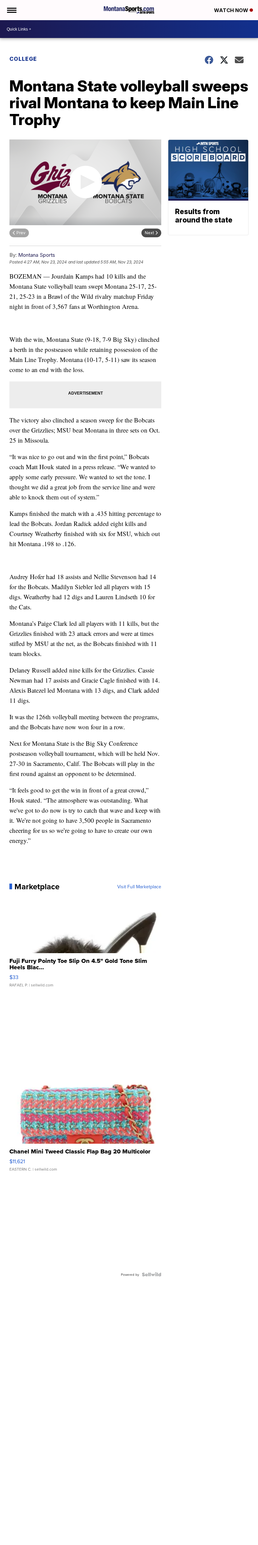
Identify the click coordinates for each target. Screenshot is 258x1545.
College (23, 58)
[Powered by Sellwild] (151, 1274)
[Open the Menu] (11, 10)
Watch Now (232, 10)
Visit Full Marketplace (139, 886)
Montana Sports (36, 255)
